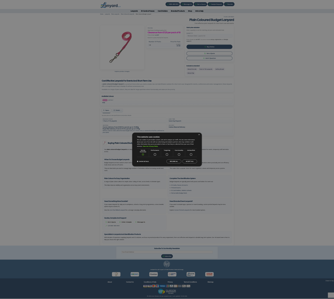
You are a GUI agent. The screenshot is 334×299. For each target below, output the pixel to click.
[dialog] (167, 149)
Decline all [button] (174, 161)
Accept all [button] (190, 161)
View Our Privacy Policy (150, 146)
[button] (143, 161)
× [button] (199, 134)
